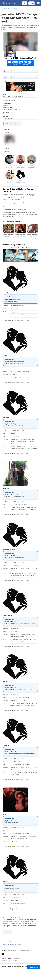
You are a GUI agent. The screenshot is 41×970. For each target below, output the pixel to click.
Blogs (8, 950)
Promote (22, 950)
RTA (22, 958)
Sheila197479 (7, 417)
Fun (5, 144)
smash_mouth (9, 180)
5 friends (6, 151)
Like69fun (9, 165)
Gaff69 (20, 180)
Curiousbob (7, 745)
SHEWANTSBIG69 (9, 549)
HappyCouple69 (8, 293)
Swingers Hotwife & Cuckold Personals (12, 944)
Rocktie (5, 8)
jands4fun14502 (13, 8)
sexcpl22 (6, 488)
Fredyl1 (31, 165)
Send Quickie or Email (15, 77)
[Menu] (38, 3)
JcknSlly (6, 814)
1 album (6, 132)
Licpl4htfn (20, 165)
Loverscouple (7, 615)
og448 (5, 881)
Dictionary (13, 950)
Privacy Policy (16, 958)
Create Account (33, 967)
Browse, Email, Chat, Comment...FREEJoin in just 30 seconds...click (20, 63)
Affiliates (3, 950)
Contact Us (29, 950)
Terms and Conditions (6, 958)
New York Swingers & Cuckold (10, 941)
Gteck (5, 355)
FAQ (18, 950)
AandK (5, 681)
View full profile (12, 123)
